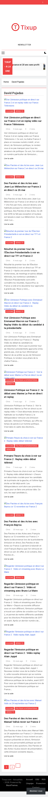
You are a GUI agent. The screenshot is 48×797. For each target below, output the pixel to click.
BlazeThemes (12, 785)
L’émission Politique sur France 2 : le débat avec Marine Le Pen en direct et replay (23, 393)
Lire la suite (8, 158)
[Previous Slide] (41, 1)
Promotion (41, 783)
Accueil (29, 779)
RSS (44, 779)
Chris (8, 129)
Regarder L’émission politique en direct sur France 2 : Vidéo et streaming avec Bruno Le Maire (21, 587)
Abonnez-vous (36, 791)
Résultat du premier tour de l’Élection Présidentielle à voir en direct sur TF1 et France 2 (21, 252)
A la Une (9, 111)
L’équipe (30, 783)
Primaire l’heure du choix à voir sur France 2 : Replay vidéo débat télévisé (22, 459)
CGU (37, 779)
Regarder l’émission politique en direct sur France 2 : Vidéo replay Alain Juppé (22, 653)
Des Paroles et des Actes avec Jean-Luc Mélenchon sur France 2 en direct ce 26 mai (22, 187)
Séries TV (19, 111)
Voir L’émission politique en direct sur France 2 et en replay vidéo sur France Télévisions (23, 121)
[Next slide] (45, 1)
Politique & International (26, 380)
